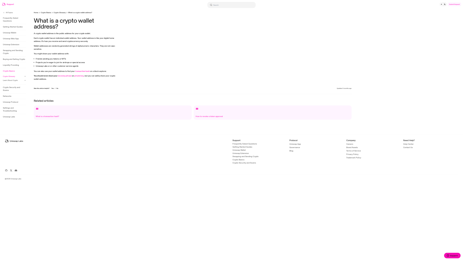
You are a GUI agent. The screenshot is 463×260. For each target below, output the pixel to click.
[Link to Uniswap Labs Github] (6, 170)
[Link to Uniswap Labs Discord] (15, 170)
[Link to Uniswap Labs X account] (11, 170)
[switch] (443, 4)
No (57, 88)
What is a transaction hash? (47, 116)
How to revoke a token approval (209, 116)
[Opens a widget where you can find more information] (452, 256)
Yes (52, 88)
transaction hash (82, 71)
